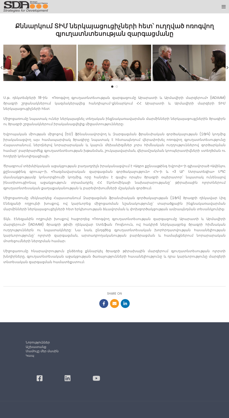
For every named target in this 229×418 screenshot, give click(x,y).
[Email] (114, 303)
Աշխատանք (36, 347)
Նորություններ (38, 342)
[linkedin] (125, 303)
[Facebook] (103, 303)
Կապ (30, 355)
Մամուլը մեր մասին (42, 351)
